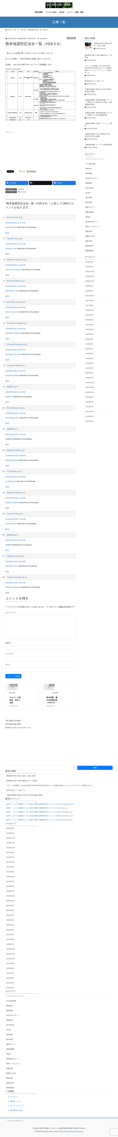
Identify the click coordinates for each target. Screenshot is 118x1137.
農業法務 (89, 241)
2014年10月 (90, 392)
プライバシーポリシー (15, 1121)
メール (9, 654)
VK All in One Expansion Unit (74, 1131)
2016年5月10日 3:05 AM (15, 456)
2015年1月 (89, 378)
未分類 (88, 193)
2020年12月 (90, 276)
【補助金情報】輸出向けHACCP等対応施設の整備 (24, 795)
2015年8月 (89, 344)
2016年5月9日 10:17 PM (15, 223)
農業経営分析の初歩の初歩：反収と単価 (20, 776)
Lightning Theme (58, 1131)
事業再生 (89, 169)
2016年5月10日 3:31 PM (15, 540)
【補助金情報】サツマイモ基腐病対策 (98, 145)
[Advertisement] (40, 149)
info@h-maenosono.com (21, 728)
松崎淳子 (10, 387)
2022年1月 (89, 267)
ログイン (13, 1097)
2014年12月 (90, 382)
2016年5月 (89, 320)
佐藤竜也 (10, 429)
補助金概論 (90, 212)
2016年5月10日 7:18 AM (15, 498)
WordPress (46, 1131)
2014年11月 (90, 387)
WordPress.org (16, 1110)
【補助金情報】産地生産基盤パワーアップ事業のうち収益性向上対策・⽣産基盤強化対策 (98, 102)
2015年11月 (90, 334)
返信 (7, 233)
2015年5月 (89, 358)
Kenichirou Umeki (14, 302)
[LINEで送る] (31, 171)
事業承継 (89, 173)
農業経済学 (90, 246)
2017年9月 (89, 300)
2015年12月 (90, 329)
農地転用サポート (92, 222)
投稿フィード (15, 1101)
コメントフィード (17, 1106)
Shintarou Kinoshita (15, 344)
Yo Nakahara (12, 471)
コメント (10, 613)
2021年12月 (90, 271)
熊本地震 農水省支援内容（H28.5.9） (51, 700)
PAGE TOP (113, 1101)
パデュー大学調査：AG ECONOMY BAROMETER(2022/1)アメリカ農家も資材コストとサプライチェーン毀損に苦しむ (49, 785)
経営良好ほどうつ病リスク (94, 81)
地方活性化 (90, 188)
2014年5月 (89, 416)
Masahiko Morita (13, 450)
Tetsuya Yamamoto (14, 577)
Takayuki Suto (12, 238)
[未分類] (49, 687)
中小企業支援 (90, 164)
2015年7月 (89, 349)
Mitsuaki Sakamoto (63, 816)
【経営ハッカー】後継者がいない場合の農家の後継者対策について (29, 804)
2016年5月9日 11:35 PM (15, 371)
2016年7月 (89, 315)
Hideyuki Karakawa (15, 260)
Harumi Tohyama (62, 812)
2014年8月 (89, 402)
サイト (8, 665)
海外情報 (89, 197)
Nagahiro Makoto (14, 493)
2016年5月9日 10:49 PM (15, 265)
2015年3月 (89, 368)
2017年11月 (90, 296)
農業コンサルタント (93, 226)
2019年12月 (90, 281)
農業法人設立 (90, 236)
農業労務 (89, 231)
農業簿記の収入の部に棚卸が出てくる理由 (21, 781)
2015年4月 (89, 363)
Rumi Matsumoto (14, 408)
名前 (8, 643)
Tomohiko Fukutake (15, 323)
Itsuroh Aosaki (12, 217)
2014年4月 (89, 421)
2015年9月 (89, 339)
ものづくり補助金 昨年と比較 (15, 700)
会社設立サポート (92, 178)
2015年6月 (89, 354)
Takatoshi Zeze (13, 556)
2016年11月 (90, 310)
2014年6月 (89, 411)
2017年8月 (89, 305)
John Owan (60, 808)
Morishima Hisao (14, 281)
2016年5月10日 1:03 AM (15, 413)
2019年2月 (89, 286)
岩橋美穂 (10, 535)
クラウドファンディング (94, 159)
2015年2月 (89, 373)
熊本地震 (71, 38)
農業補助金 (90, 251)
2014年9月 (89, 397)
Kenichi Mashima (62, 820)
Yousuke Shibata (14, 365)
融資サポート (90, 207)
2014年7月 (89, 407)
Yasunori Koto (12, 514)
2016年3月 (89, 325)
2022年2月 (89, 262)
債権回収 (89, 183)
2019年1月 (89, 291)
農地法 (88, 217)
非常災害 (23, 192)
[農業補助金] (12, 687)
